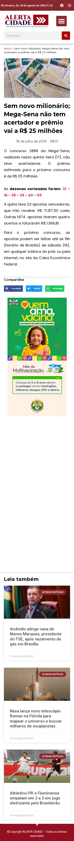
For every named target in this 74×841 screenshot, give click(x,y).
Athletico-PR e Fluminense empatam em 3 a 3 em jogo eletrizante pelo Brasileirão (35, 798)
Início (7, 48)
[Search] (66, 35)
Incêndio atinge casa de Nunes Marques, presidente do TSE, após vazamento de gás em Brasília (36, 636)
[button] (61, 21)
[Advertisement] (37, 457)
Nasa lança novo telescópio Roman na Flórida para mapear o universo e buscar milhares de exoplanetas (36, 718)
